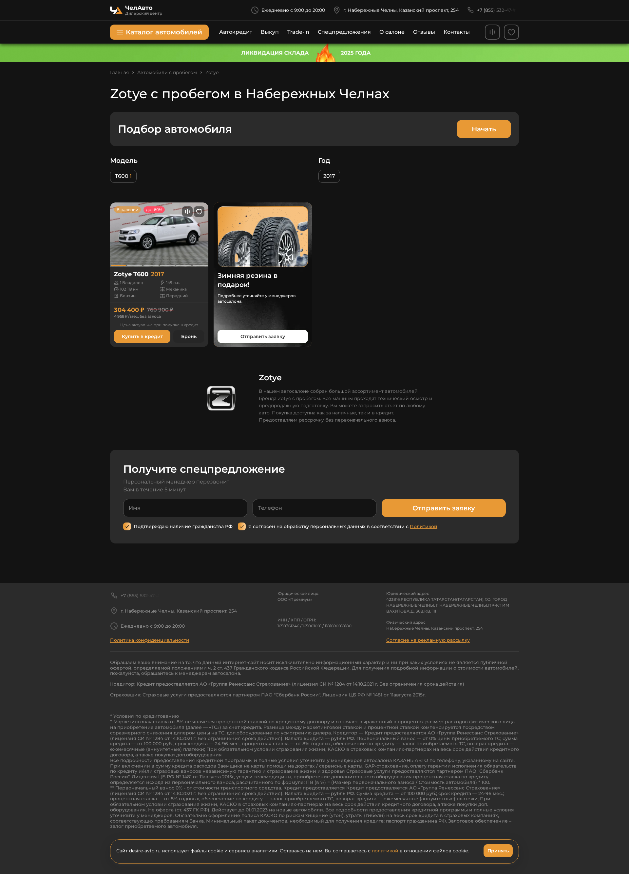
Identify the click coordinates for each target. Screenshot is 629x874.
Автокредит (235, 32)
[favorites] (511, 32)
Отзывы (424, 32)
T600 (123, 176)
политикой (385, 851)
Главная (119, 72)
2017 (329, 176)
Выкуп (270, 32)
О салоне (392, 32)
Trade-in (298, 32)
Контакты (457, 32)
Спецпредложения (344, 32)
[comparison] (492, 32)
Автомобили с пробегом (167, 72)
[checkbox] (127, 526)
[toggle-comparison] (187, 211)
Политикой (423, 526)
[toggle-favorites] (199, 211)
